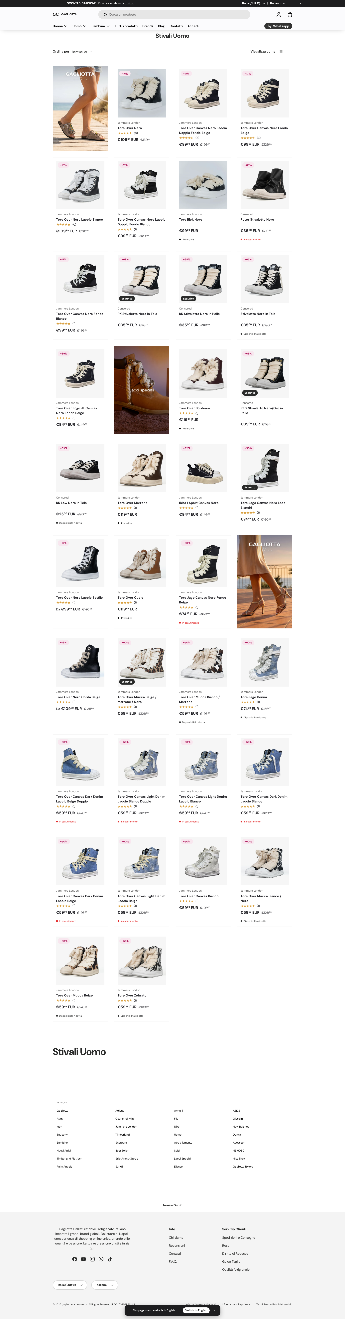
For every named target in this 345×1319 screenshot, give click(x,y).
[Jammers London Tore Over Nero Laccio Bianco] (80, 185)
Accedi (192, 26)
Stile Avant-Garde (126, 1158)
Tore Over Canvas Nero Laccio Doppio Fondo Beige (203, 130)
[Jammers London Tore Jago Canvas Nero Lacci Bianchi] (265, 468)
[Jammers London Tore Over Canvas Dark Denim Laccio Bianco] (265, 762)
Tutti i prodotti (126, 26)
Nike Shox (239, 1158)
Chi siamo (176, 1237)
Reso (225, 1245)
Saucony (62, 1134)
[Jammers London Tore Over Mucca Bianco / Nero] (265, 861)
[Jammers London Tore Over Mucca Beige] (80, 961)
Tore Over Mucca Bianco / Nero (261, 898)
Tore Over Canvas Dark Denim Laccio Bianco (264, 798)
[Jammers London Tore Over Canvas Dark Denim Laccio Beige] (80, 861)
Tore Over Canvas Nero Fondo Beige (264, 130)
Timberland (122, 1134)
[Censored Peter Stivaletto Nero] (265, 185)
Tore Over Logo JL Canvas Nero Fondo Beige (76, 410)
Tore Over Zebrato (132, 995)
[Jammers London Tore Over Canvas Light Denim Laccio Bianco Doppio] (142, 762)
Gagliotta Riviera (243, 1166)
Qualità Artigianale (236, 1269)
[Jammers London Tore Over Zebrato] (142, 961)
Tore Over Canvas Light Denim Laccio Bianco (203, 798)
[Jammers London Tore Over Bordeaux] (203, 373)
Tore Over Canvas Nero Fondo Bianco (79, 316)
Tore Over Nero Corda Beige (78, 697)
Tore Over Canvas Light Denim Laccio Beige (141, 898)
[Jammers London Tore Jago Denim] (265, 662)
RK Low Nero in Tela (71, 503)
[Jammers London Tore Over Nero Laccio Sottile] (80, 563)
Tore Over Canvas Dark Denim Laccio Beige (79, 898)
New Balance (241, 1126)
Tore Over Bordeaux (195, 408)
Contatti (176, 26)
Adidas (119, 1110)
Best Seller (121, 1150)
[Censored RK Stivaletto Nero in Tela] (142, 279)
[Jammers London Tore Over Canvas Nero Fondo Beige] (265, 93)
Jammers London (126, 1126)
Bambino (98, 26)
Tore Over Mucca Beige (74, 995)
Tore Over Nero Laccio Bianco (79, 219)
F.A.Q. (173, 1261)
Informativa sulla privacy (236, 1304)
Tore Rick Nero (190, 219)
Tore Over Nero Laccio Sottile (79, 597)
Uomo (77, 26)
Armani (178, 1110)
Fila (176, 1118)
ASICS (236, 1110)
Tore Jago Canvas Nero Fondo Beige (202, 599)
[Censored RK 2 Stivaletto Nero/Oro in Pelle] (265, 373)
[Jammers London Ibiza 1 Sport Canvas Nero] (203, 468)
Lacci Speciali (182, 1158)
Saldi (177, 1150)
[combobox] (174, 14)
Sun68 (119, 1166)
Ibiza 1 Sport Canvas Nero (199, 503)
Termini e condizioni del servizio (274, 1304)
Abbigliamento (183, 1142)
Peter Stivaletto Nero (257, 219)
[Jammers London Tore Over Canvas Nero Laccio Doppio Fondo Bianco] (142, 185)
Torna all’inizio (172, 1205)
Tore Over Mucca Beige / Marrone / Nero (137, 699)
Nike (176, 1126)
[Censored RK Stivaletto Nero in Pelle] (203, 279)
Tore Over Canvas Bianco (199, 896)
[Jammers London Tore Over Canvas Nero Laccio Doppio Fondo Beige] (203, 93)
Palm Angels (64, 1166)
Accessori (239, 1142)
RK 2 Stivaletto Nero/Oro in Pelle (262, 410)
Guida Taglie (231, 1261)
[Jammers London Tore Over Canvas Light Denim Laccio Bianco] (203, 762)
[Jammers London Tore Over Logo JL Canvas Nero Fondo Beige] (80, 373)
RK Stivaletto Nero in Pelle (199, 314)
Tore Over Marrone (133, 503)
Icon (59, 1126)
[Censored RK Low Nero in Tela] (80, 468)
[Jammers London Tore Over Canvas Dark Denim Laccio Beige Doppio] (80, 762)
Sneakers (121, 1142)
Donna (58, 26)
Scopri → (128, 3)
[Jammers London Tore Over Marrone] (142, 468)
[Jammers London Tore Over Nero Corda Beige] (80, 662)
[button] (290, 14)
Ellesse (178, 1166)
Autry (60, 1118)
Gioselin (238, 1118)
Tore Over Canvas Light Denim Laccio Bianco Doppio (141, 798)
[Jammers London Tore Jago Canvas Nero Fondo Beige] (203, 563)
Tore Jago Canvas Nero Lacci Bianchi (263, 505)
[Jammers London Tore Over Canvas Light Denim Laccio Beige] (142, 861)
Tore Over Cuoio (130, 597)
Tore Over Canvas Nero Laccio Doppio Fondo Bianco (142, 221)
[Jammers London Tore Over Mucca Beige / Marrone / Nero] (142, 662)
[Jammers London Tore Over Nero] (142, 93)
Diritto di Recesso (235, 1253)
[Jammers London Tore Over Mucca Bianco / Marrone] (203, 662)
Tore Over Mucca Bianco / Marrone (199, 699)
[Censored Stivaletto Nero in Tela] (265, 279)
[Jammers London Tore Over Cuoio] (142, 563)
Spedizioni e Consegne (238, 1237)
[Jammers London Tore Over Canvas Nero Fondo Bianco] (80, 279)
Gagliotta (62, 1110)
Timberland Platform (69, 1158)
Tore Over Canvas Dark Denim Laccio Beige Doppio (79, 798)
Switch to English (196, 1310)
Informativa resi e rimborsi (201, 1304)
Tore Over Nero (130, 128)
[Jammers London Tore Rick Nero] (203, 185)
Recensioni (177, 1245)
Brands (147, 26)
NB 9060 (239, 1150)
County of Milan (125, 1118)
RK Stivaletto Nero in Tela (137, 314)
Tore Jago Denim (254, 697)
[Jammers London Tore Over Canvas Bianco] (203, 861)
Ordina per (61, 51)
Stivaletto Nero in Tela (258, 314)
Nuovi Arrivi (64, 1150)
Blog (161, 26)
